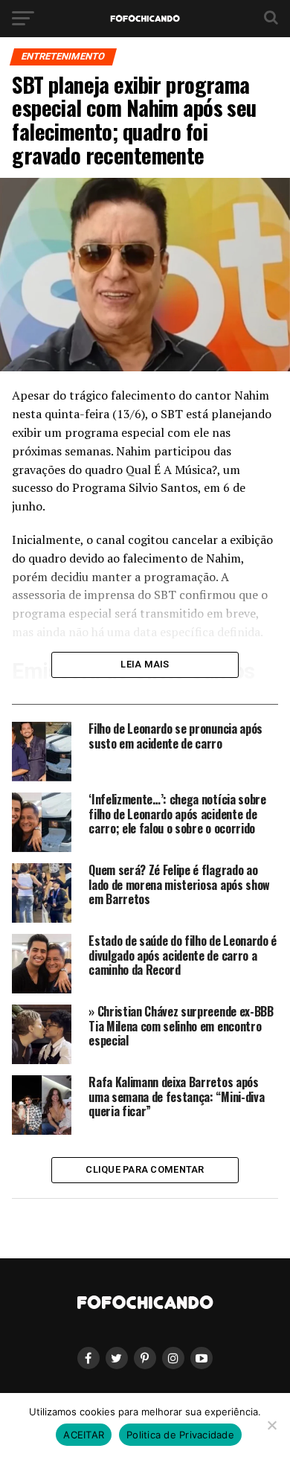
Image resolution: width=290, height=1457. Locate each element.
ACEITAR (83, 1435)
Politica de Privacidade (180, 1435)
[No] (271, 1425)
